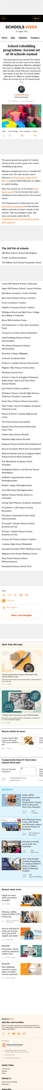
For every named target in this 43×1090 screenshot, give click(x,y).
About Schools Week (9, 1082)
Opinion (23, 38)
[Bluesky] (14, 1034)
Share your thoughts (21, 615)
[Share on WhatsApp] (4, 595)
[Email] (24, 1034)
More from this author (21, 97)
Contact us (6, 1069)
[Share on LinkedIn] (21, 595)
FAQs (4, 1073)
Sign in (36, 18)
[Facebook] (9, 1034)
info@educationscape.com (13, 1058)
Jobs (13, 38)
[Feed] (4, 1034)
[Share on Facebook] (9, 595)
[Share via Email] (27, 595)
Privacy (4, 1071)
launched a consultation (13, 206)
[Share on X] (15, 595)
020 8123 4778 (10, 1055)
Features (35, 38)
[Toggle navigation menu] (4, 18)
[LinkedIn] (19, 1034)
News (4, 38)
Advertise (5, 1084)
